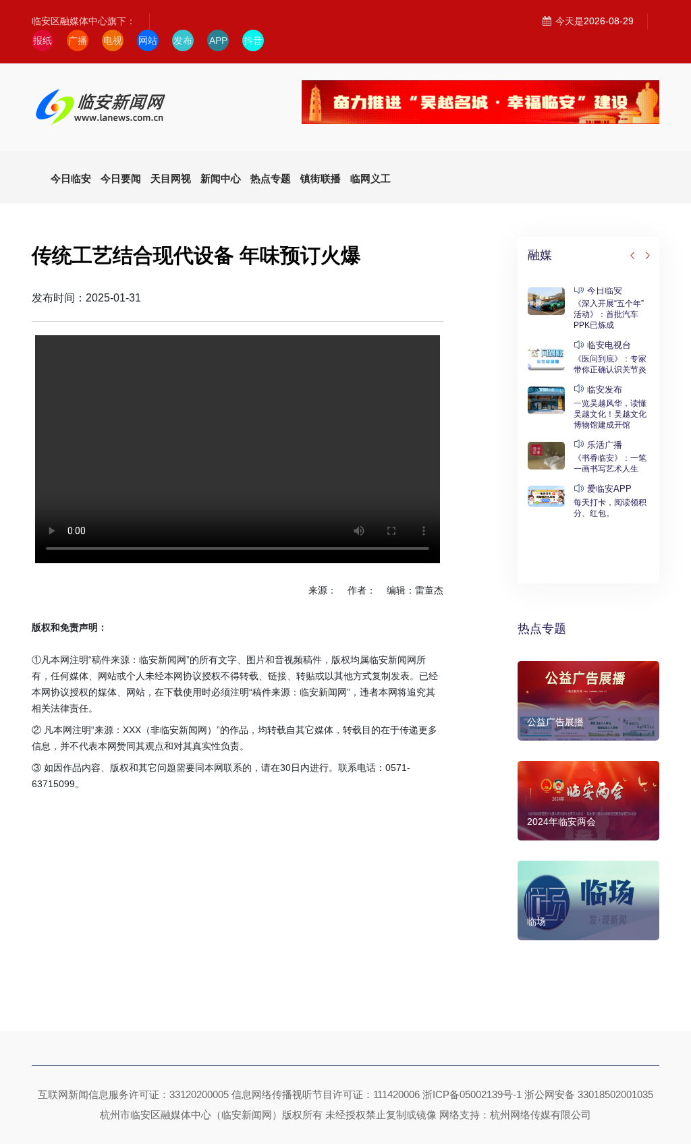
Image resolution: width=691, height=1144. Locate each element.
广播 (77, 40)
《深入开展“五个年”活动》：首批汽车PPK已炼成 (609, 314)
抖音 (253, 40)
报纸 (42, 40)
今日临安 (604, 290)
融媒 (540, 255)
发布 (182, 40)
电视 (112, 40)
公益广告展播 (555, 721)
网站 (147, 40)
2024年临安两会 (561, 821)
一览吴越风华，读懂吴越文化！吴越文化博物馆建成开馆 (610, 414)
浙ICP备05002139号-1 (472, 1094)
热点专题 (542, 628)
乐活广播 (604, 445)
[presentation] (633, 256)
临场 (536, 921)
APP (218, 40)
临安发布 (604, 389)
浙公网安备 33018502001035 (588, 1094)
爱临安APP (609, 489)
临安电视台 (609, 345)
